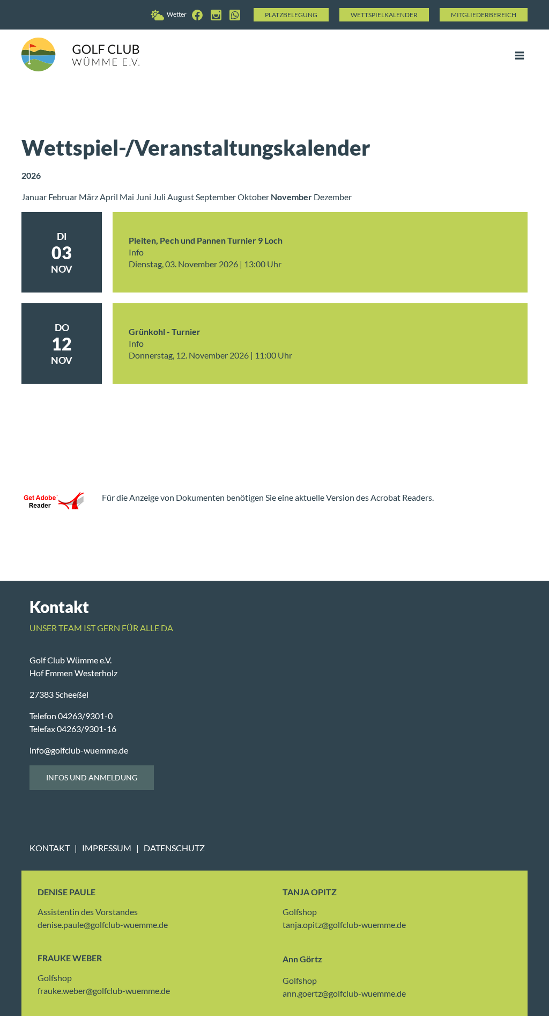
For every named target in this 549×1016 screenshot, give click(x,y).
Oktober (254, 197)
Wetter (177, 14)
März (89, 197)
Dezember (333, 197)
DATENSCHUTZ (174, 848)
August (181, 197)
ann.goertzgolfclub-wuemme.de (344, 993)
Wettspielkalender (384, 15)
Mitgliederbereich (483, 15)
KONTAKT (49, 848)
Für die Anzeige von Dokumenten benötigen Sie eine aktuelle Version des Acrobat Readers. (268, 497)
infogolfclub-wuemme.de (78, 750)
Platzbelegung (291, 15)
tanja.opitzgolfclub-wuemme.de (344, 924)
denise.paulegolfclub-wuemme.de (103, 924)
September (217, 197)
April (110, 197)
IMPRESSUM (106, 848)
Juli (160, 197)
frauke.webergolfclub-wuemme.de (104, 990)
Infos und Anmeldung (91, 777)
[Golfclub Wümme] (198, 14)
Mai (128, 197)
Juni (144, 197)
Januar (34, 197)
